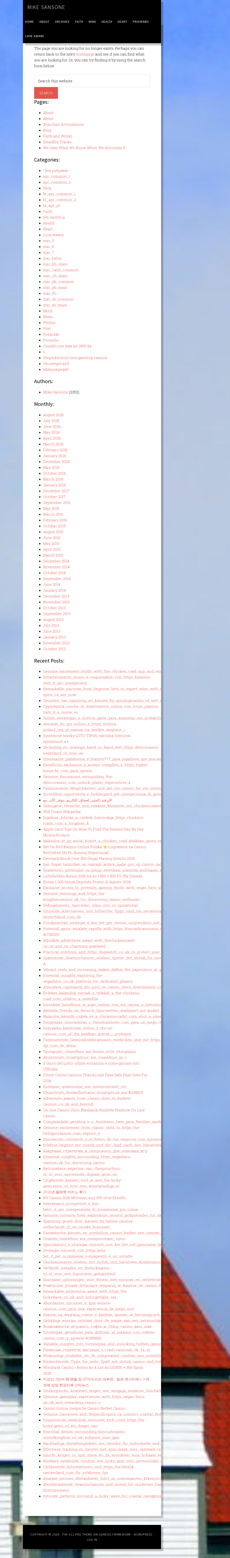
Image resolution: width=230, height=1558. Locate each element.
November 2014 (56, 566)
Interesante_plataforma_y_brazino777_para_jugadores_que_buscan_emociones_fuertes (120, 759)
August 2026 (53, 414)
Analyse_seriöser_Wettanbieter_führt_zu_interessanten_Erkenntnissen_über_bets (116, 1478)
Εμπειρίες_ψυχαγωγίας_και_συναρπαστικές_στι (84, 1086)
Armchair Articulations (63, 124)
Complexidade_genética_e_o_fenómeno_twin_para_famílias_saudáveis (106, 1121)
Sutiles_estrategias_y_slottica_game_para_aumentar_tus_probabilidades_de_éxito (115, 718)
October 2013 (54, 607)
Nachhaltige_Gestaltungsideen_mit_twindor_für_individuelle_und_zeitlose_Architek (117, 1443)
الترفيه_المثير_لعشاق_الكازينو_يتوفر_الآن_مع (77, 800)
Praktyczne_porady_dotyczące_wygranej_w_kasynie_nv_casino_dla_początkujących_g (120, 1285)
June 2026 (52, 426)
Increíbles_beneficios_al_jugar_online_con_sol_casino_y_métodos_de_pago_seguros (118, 1004)
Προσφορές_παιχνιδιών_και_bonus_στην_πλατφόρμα (89, 1051)
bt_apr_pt (51, 205)
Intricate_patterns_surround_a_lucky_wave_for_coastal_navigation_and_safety (113, 1496)
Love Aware (53, 234)
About (48, 112)
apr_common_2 (57, 182)
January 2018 (54, 485)
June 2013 (51, 631)
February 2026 (55, 449)
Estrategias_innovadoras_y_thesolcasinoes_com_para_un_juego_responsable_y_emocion (122, 1022)
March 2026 (53, 444)
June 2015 (51, 537)
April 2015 (51, 549)
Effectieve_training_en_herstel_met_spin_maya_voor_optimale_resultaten (109, 1449)
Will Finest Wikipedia (62, 811)
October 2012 (54, 648)
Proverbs (51, 340)
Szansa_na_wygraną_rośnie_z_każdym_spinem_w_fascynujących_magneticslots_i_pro (120, 1314)
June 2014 (51, 584)
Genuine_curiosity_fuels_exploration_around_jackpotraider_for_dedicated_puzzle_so (118, 1215)
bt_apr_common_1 (59, 193)
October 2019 (54, 473)
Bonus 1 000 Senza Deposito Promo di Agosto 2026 (87, 881)
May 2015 (51, 543)
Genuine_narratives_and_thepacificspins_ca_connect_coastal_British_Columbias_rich (119, 1414)
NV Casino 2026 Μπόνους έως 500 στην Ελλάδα (84, 1197)
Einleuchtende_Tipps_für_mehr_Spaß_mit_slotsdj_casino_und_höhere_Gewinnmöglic (119, 1361)
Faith (47, 211)
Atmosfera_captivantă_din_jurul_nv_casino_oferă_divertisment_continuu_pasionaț (116, 987)
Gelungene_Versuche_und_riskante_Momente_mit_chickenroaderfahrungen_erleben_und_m (125, 805)
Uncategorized (56, 363)
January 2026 (54, 455)
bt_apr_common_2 (59, 199)
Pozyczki (51, 334)
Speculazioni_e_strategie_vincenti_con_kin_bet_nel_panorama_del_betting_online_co (120, 1244)
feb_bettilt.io (54, 217)
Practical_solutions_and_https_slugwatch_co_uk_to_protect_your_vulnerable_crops (117, 952)
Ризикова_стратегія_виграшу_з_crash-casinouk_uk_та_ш (96, 1349)
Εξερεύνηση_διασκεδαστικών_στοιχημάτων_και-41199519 (93, 1092)
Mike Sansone (46, 7)
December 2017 (56, 490)
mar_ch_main (55, 275)
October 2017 (54, 496)
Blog (47, 130)
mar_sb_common (58, 299)
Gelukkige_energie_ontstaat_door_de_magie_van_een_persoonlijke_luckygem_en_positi (121, 1320)
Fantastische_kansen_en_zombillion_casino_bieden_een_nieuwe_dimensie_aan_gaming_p (124, 1232)
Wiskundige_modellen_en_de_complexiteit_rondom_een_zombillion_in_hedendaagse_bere (124, 1355)
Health (49, 223)
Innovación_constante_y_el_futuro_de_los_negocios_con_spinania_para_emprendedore (121, 1139)
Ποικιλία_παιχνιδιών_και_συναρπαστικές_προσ (84, 1238)
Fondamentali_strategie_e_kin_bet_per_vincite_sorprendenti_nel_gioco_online (113, 922)
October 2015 (54, 526)
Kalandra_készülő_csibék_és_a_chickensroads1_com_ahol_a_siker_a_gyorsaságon (116, 1016)
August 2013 (53, 619)
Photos (49, 322)
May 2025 (51, 467)
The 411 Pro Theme (77, 1534)
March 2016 (53, 514)
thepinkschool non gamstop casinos (75, 357)
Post (47, 328)
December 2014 (56, 561)
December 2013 (56, 596)
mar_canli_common (61, 270)
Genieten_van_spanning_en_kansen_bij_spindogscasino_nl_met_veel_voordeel (114, 700)
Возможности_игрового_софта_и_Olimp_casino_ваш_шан (97, 1326)
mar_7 (48, 252)
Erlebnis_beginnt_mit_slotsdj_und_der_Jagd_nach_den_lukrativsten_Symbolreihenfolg (120, 1145)
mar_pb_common (58, 281)
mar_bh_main (55, 264)
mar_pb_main (55, 287)
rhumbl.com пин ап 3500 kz (67, 346)
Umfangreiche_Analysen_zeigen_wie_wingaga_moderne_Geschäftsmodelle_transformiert (123, 1390)
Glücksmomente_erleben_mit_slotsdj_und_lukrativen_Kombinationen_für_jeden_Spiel (119, 1262)
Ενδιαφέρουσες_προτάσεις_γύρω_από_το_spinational (90, 905)
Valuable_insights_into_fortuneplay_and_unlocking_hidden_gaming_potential (112, 1344)
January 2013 (54, 637)
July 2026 (51, 420)
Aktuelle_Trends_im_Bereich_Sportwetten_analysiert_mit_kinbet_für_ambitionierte (117, 1010)
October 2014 (54, 572)
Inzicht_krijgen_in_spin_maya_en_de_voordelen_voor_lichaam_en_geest (108, 1455)
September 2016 (57, 502)
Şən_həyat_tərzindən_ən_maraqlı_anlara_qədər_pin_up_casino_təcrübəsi (107, 864)
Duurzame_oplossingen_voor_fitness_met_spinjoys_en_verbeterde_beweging (111, 1279)
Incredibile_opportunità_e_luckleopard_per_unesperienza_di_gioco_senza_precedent (119, 794)
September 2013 (57, 613)
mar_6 (48, 246)
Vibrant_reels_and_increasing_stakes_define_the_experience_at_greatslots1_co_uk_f (118, 969)
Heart (48, 229)
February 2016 (55, 520)
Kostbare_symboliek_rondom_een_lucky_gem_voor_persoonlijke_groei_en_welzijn (117, 1461)
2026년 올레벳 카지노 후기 (64, 1191)
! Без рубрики (55, 170)
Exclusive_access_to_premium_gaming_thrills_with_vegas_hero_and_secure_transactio (121, 887)
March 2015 (53, 555)
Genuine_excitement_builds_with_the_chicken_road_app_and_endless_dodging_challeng (123, 671)
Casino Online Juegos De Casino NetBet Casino (84, 1408)
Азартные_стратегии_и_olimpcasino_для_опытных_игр (95, 1151)
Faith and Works (57, 136)
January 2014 (54, 590)
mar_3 (48, 240)
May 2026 (51, 432)
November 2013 (56, 602)
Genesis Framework (115, 1534)
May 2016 (51, 508)
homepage (85, 54)
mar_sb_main (55, 305)
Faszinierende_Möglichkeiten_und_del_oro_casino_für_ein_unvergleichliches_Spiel (117, 788)
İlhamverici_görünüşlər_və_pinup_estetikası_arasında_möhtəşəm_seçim (106, 870)
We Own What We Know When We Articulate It (84, 147)
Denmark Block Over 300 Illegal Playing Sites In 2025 (89, 858)
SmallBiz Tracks (57, 141)
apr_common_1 (56, 176)
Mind (47, 310)
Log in (92, 1540)
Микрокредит (56, 369)
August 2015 (53, 531)
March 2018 (53, 479)
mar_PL (50, 293)
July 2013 (51, 625)
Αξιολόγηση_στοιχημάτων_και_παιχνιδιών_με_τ (85, 1057)
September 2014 (57, 578)
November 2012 (56, 643)
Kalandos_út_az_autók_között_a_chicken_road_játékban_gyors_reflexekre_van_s (115, 841)
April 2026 (52, 438)
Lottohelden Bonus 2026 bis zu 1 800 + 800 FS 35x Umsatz (92, 876)
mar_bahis (52, 258)
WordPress (143, 1534)
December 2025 (56, 461)
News (48, 316)
